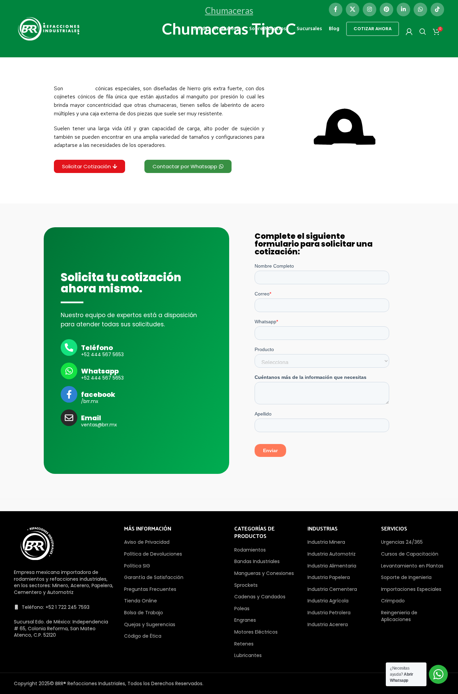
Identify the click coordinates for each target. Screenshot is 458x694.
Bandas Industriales (257, 561)
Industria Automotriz (331, 554)
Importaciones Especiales (411, 589)
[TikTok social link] (437, 9)
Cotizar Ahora (373, 28)
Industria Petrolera (329, 612)
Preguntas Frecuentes (150, 589)
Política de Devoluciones (153, 554)
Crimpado (393, 600)
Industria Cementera (332, 589)
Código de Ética (142, 636)
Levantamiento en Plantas (412, 565)
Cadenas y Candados (259, 596)
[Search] (423, 31)
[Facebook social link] (335, 9)
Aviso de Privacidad (147, 542)
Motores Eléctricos (256, 632)
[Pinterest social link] (386, 9)
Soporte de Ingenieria (406, 577)
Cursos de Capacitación (409, 554)
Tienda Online (140, 600)
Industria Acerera (327, 624)
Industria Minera (326, 542)
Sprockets (246, 585)
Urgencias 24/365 (402, 542)
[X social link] (352, 9)
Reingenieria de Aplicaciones (399, 616)
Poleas (242, 608)
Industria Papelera (328, 577)
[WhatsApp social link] (420, 9)
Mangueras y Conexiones (264, 573)
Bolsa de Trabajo (143, 612)
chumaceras (79, 88)
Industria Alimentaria (331, 565)
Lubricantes (248, 655)
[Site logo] (49, 28)
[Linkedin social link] (403, 9)
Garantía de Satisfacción (153, 577)
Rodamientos (250, 549)
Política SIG (137, 565)
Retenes (244, 643)
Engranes (245, 620)
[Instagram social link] (369, 9)
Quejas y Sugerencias (149, 624)
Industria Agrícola (328, 600)
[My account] (409, 31)
